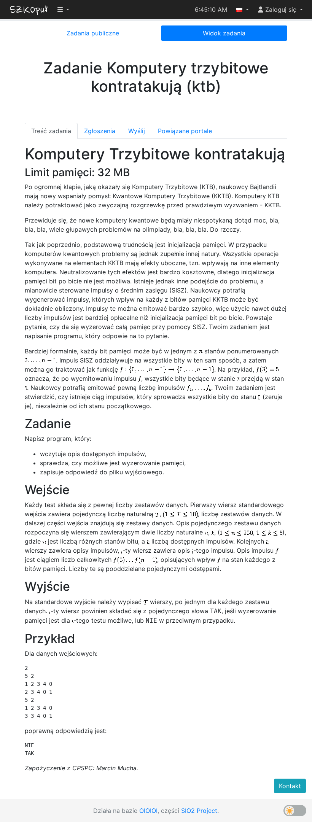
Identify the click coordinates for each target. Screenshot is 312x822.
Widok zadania (224, 33)
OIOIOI (148, 810)
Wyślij (136, 131)
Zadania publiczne (93, 33)
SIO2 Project (199, 810)
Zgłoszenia (99, 131)
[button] (242, 9)
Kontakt (290, 786)
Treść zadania (51, 131)
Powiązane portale (185, 131)
